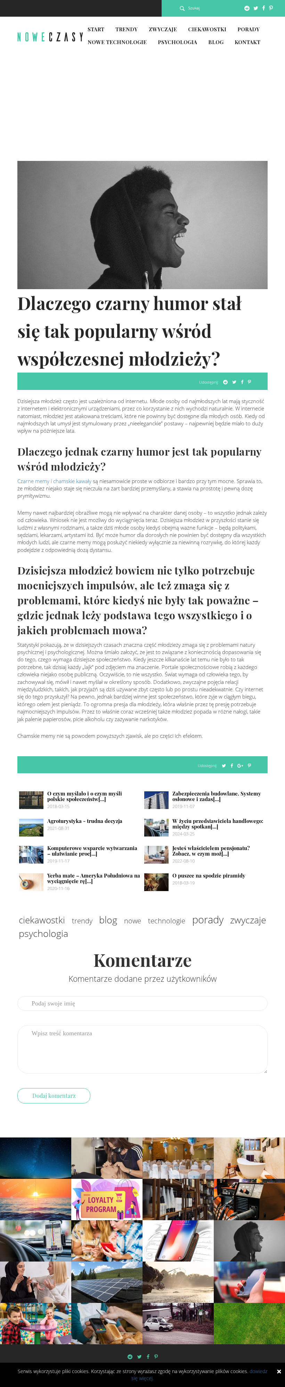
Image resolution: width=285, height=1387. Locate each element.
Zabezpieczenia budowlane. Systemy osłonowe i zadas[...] (216, 796)
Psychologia (177, 42)
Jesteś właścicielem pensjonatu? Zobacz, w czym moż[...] (211, 850)
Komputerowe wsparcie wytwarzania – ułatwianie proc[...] (92, 850)
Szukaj (194, 7)
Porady (248, 29)
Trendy (126, 29)
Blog (215, 42)
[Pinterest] (271, 8)
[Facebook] (263, 8)
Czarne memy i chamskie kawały (54, 481)
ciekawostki (42, 920)
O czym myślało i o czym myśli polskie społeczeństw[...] (84, 796)
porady (207, 919)
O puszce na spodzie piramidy (208, 875)
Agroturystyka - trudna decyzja (84, 821)
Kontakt (247, 42)
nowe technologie (155, 920)
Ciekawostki (207, 29)
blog (108, 919)
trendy (82, 920)
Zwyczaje (163, 29)
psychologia (43, 933)
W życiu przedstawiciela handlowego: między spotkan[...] (217, 823)
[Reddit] (247, 8)
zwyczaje (248, 919)
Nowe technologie (117, 42)
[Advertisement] (142, 108)
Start (96, 29)
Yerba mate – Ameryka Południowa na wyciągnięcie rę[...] (93, 878)
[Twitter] (255, 8)
